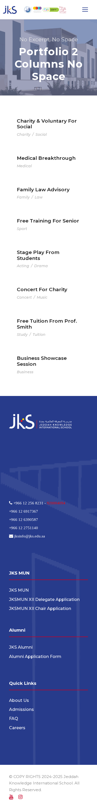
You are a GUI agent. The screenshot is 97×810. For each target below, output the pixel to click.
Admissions (21, 709)
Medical (24, 166)
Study (22, 334)
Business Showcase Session (42, 361)
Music (42, 297)
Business (25, 372)
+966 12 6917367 (23, 511)
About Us (19, 700)
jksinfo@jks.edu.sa (29, 536)
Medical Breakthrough (46, 158)
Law (39, 197)
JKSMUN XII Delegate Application (44, 599)
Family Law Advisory (43, 190)
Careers (17, 727)
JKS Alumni (21, 647)
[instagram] (20, 797)
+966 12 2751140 (23, 528)
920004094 (56, 503)
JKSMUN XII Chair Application (40, 608)
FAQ (13, 718)
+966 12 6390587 (23, 519)
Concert (24, 297)
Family (23, 197)
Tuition (39, 334)
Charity (24, 134)
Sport (22, 228)
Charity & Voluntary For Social (47, 124)
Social (41, 134)
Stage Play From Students (38, 255)
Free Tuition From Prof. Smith (47, 324)
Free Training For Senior (48, 221)
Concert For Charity (42, 289)
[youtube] (11, 797)
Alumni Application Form (35, 656)
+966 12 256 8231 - (29, 503)
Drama (41, 266)
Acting (23, 266)
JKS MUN (19, 590)
